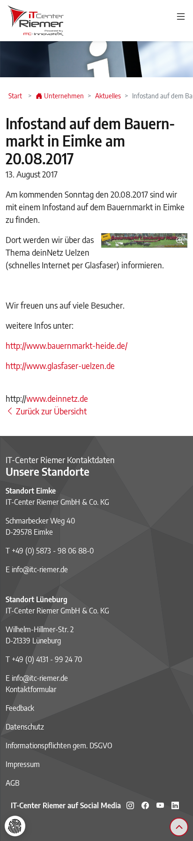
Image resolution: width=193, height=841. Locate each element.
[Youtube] (160, 805)
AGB (13, 783)
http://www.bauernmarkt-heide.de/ (66, 345)
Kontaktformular (31, 689)
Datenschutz (25, 726)
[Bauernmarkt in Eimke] (144, 240)
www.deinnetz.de (57, 398)
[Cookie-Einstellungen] (15, 826)
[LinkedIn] (175, 805)
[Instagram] (130, 805)
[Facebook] (145, 805)
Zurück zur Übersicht (50, 411)
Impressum (23, 764)
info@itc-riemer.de (40, 569)
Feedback (20, 708)
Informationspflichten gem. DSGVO (59, 745)
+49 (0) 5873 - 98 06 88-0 (53, 550)
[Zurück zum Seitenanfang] (179, 827)
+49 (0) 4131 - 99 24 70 (47, 659)
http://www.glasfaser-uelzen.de (60, 365)
